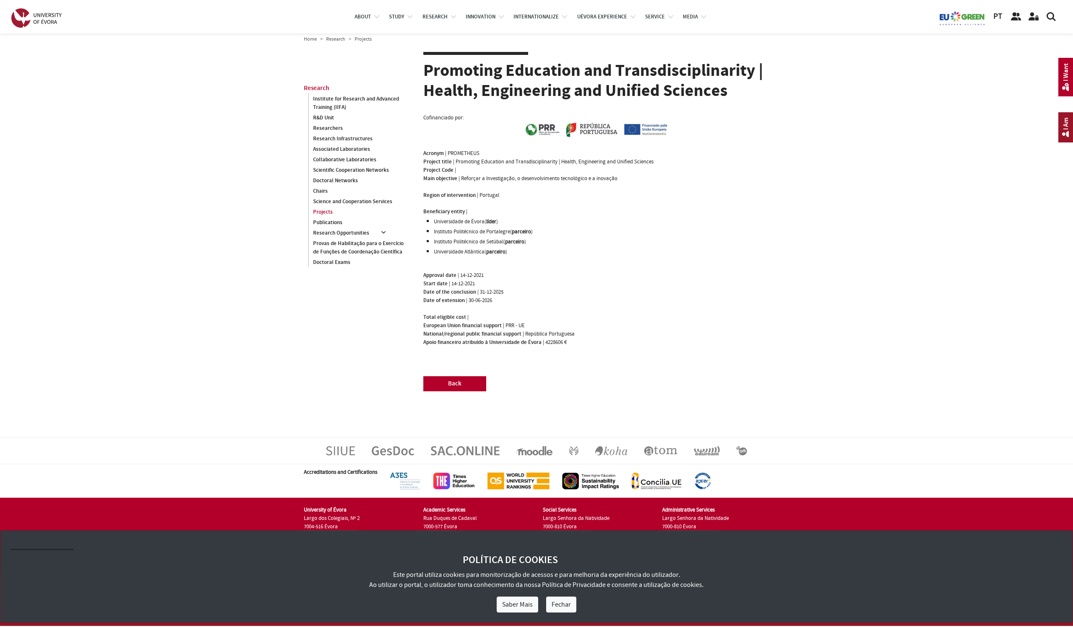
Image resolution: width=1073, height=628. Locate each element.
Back (454, 384)
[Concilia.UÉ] (657, 480)
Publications (327, 222)
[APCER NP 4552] (702, 480)
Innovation (480, 17)
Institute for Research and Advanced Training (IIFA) (356, 103)
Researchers (328, 128)
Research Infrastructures (343, 138)
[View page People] (1016, 17)
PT (997, 16)
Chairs (320, 191)
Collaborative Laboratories (344, 159)
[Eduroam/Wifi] (707, 450)
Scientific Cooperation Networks (351, 170)
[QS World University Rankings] (518, 480)
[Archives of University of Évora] (660, 450)
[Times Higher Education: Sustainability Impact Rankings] (590, 480)
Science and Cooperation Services (352, 201)
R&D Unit (323, 117)
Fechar (561, 604)
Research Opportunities (341, 233)
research (435, 17)
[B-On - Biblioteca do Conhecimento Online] (741, 450)
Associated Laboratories (341, 149)
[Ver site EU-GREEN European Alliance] (962, 17)
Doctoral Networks (335, 180)
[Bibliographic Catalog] (611, 450)
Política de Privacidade (574, 585)
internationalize (536, 17)
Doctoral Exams (331, 262)
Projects (323, 212)
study (396, 17)
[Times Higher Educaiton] (454, 480)
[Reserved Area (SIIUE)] (1033, 17)
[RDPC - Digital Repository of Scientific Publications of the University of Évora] (573, 450)
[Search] (1051, 17)
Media (690, 17)
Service (655, 17)
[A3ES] (405, 480)
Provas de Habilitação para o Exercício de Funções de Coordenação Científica (358, 248)
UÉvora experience (602, 17)
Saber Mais (517, 604)
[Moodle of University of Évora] (534, 450)
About (363, 17)
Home (310, 39)
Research (335, 39)
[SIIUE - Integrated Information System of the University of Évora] (340, 450)
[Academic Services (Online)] (465, 450)
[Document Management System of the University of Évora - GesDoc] (393, 450)
